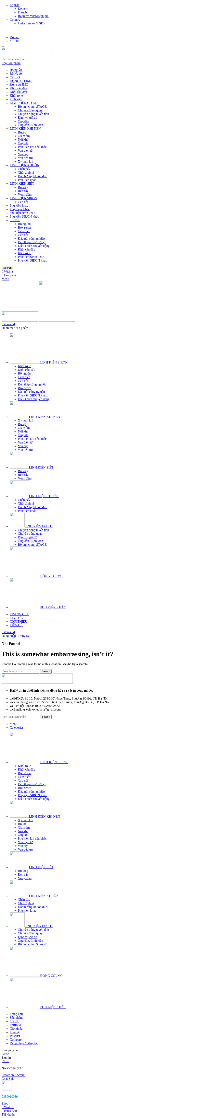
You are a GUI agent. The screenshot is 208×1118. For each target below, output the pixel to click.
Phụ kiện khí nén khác (32, 147)
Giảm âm (24, 136)
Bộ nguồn (16, 70)
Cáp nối (15, 77)
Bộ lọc (22, 132)
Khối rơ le (16, 95)
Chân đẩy (24, 169)
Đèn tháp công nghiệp (32, 242)
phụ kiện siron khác (22, 213)
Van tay (23, 154)
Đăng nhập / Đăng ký (24, 1043)
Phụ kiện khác (27, 180)
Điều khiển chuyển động (34, 245)
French (22, 12)
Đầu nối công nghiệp (31, 238)
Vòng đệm (24, 194)
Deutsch (23, 8)
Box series (24, 227)
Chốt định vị (26, 172)
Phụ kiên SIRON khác (24, 216)
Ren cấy (23, 191)
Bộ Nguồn (16, 73)
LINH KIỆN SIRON (23, 198)
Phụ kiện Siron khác (31, 256)
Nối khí (23, 139)
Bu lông (23, 187)
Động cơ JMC (19, 84)
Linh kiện (16, 99)
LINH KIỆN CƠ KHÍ (24, 103)
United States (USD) (31, 23)
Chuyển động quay (30, 110)
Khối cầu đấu (18, 88)
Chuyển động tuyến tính (33, 114)
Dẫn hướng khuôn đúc (32, 176)
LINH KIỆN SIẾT (22, 183)
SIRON (15, 220)
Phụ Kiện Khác (20, 209)
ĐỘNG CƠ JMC (21, 81)
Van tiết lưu (25, 158)
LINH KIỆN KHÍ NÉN (25, 128)
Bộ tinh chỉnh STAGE (32, 106)
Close (5, 1054)
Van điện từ (25, 150)
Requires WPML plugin (33, 16)
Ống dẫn (23, 121)
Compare (16, 1039)
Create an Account (13, 1075)
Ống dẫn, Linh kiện (30, 125)
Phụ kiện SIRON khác (32, 260)
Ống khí (23, 143)
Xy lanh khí (25, 161)
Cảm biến (24, 231)
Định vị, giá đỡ (27, 117)
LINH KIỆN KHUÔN (24, 165)
